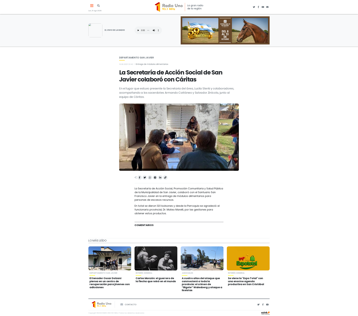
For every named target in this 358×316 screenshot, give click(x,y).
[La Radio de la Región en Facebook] (258, 7)
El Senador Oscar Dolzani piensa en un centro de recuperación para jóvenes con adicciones (110, 282)
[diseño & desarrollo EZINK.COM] (265, 313)
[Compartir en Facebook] (139, 177)
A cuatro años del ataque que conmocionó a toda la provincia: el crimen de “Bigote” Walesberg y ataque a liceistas (202, 284)
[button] (98, 5)
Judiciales (187, 273)
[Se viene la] (248, 258)
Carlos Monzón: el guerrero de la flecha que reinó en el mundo (156, 279)
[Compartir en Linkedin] (160, 177)
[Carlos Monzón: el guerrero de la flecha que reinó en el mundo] (156, 258)
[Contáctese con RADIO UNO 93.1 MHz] (267, 7)
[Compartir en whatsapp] (150, 177)
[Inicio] (169, 7)
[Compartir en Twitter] (145, 177)
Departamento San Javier (136, 57)
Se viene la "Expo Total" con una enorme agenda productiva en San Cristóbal (246, 281)
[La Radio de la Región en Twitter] (254, 7)
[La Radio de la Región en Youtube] (263, 7)
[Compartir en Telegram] (155, 177)
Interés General (144, 273)
